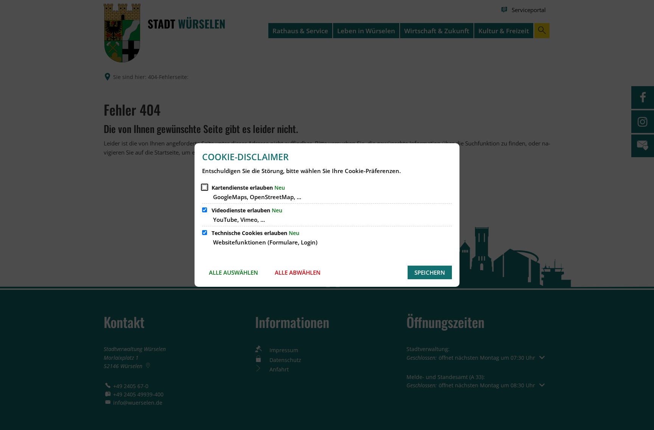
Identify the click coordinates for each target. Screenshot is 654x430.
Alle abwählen (298, 272)
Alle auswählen (233, 272)
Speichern (429, 272)
